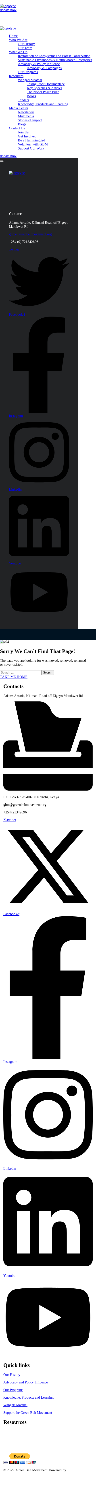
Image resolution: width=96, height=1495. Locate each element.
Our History (11, 1375)
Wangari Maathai (15, 1405)
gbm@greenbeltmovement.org (30, 234)
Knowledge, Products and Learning (28, 1397)
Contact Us (11, 1482)
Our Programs (13, 1390)
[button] (48, 10)
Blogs (7, 1447)
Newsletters (11, 1439)
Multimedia (11, 1443)
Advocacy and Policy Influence (25, 1382)
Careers (8, 1435)
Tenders (9, 1431)
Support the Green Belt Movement (27, 1412)
